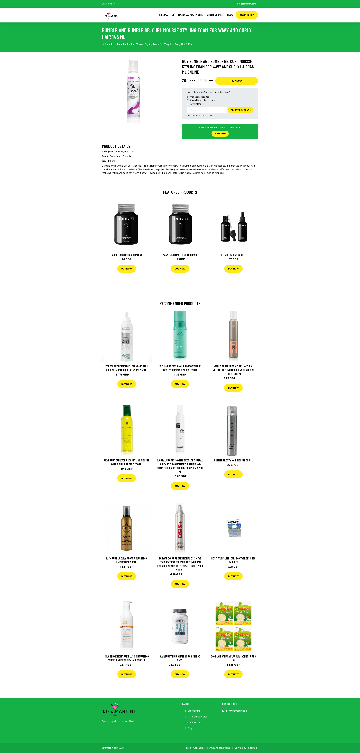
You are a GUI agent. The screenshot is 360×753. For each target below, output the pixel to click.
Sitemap (252, 747)
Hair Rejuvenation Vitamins (126, 254)
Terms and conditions (218, 747)
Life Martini (166, 14)
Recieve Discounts (241, 110)
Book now (220, 133)
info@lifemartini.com (246, 3)
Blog (230, 14)
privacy (194, 115)
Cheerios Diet (215, 14)
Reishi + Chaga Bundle (233, 254)
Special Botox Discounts (202, 100)
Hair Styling (122, 151)
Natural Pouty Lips (190, 14)
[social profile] (115, 3)
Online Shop (247, 14)
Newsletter (195, 103)
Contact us (199, 747)
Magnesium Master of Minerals (180, 254)
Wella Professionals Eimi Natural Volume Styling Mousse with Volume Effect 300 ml (233, 370)
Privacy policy (239, 747)
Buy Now (236, 80)
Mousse (133, 151)
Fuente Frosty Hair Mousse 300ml (233, 460)
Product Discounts (199, 96)
